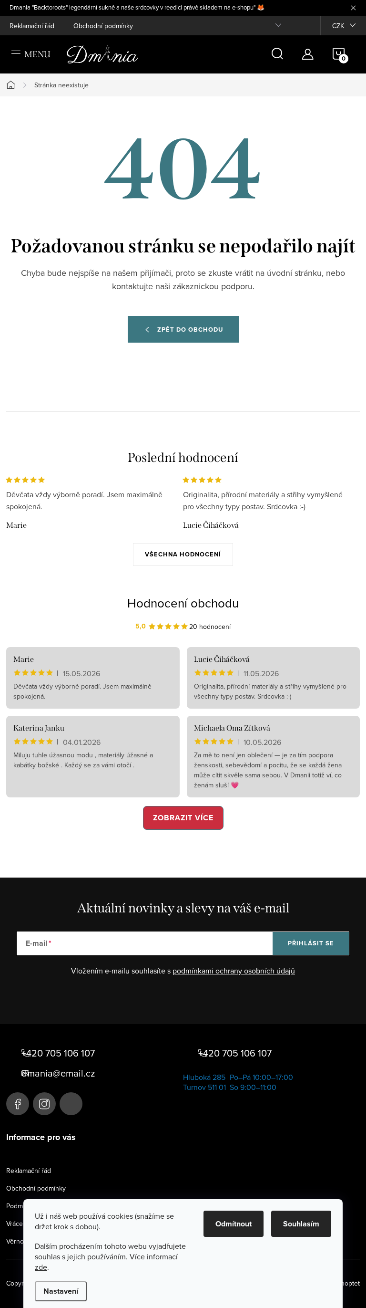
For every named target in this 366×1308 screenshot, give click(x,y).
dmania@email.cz (58, 1073)
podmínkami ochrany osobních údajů (234, 970)
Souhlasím (301, 1223)
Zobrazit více (183, 817)
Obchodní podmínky (103, 26)
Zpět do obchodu (190, 329)
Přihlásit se (311, 943)
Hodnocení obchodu (183, 602)
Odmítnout (233, 1223)
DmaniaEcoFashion (17, 1103)
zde (41, 1267)
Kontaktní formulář (71, 1103)
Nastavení (60, 1291)
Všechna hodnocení (183, 554)
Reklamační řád (32, 26)
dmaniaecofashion (44, 1103)
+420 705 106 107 (58, 1053)
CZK (338, 26)
